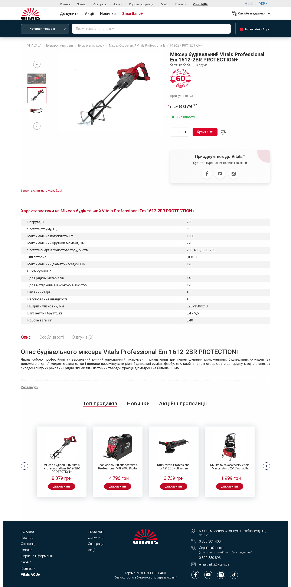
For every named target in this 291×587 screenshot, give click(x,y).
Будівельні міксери (91, 45)
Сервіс (164, 4)
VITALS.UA (34, 45)
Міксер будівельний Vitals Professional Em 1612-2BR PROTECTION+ (62, 468)
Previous (36, 64)
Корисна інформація (141, 4)
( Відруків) (201, 65)
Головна (65, 4)
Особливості (51, 337)
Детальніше (61, 486)
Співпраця (99, 4)
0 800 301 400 (210, 541)
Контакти (180, 4)
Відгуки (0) (83, 337)
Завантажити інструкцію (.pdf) (42, 190)
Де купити (96, 538)
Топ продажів (100, 403)
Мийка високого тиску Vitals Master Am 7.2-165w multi (229, 466)
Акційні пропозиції (183, 403)
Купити (203, 132)
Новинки (138, 403)
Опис (26, 337)
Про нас (81, 4)
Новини (117, 4)
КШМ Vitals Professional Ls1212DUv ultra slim (173, 466)
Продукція (96, 531)
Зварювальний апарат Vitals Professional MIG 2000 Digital (118, 466)
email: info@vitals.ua (214, 564)
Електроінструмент (59, 45)
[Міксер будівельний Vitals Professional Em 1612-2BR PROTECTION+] (111, 92)
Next (36, 126)
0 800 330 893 (210, 558)
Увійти (251, 3)
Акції (91, 550)
